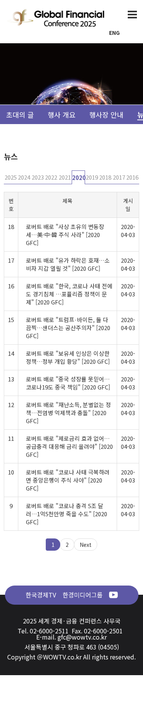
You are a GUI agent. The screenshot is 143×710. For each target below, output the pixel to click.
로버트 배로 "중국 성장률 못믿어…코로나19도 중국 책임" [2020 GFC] (68, 383)
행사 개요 (62, 114)
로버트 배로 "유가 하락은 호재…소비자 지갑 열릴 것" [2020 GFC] (68, 264)
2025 (11, 177)
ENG (114, 32)
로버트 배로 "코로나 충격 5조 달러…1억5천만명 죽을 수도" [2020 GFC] (66, 514)
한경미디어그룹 (83, 594)
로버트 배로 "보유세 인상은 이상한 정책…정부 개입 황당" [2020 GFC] (68, 357)
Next (86, 544)
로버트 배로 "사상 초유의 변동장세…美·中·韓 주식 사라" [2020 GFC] (65, 234)
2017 (119, 177)
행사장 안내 (106, 114)
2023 (38, 177)
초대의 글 (20, 114)
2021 (65, 177)
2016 (132, 177)
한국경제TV (41, 594)
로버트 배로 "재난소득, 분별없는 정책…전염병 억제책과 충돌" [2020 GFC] (68, 413)
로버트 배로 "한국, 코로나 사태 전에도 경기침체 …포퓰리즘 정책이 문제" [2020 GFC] (69, 294)
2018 (105, 177)
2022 (51, 177)
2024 (24, 177)
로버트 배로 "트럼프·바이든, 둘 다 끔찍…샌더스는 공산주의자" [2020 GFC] (68, 328)
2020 (78, 177)
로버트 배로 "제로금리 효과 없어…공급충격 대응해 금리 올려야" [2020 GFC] (69, 446)
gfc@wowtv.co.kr (82, 636)
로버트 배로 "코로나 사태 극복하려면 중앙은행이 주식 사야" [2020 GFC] (67, 480)
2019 (92, 177)
